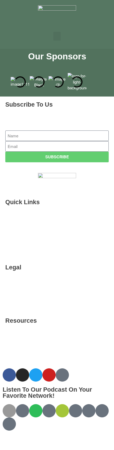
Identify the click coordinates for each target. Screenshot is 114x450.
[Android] (62, 410)
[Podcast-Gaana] (9, 424)
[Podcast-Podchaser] (102, 410)
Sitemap (18, 359)
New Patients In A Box (31, 241)
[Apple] (9, 410)
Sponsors (20, 216)
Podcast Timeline (26, 253)
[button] (57, 36)
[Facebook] (9, 375)
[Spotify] (35, 410)
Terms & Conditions (29, 282)
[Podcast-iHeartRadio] (75, 410)
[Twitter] (35, 375)
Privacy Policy (24, 294)
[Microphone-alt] (62, 375)
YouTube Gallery (26, 335)
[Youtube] (49, 375)
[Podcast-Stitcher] (88, 410)
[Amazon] (49, 410)
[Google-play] (22, 410)
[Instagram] (22, 375)
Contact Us (21, 306)
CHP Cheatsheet (26, 228)
